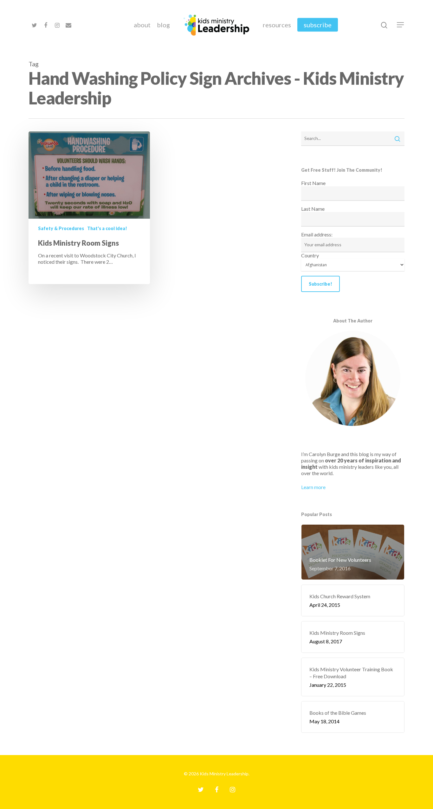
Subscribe (318, 25)
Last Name (313, 209)
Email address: (317, 234)
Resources (277, 25)
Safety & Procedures (61, 228)
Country (310, 255)
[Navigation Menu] (400, 25)
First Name (313, 183)
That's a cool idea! (107, 228)
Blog (163, 25)
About (142, 25)
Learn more (313, 487)
